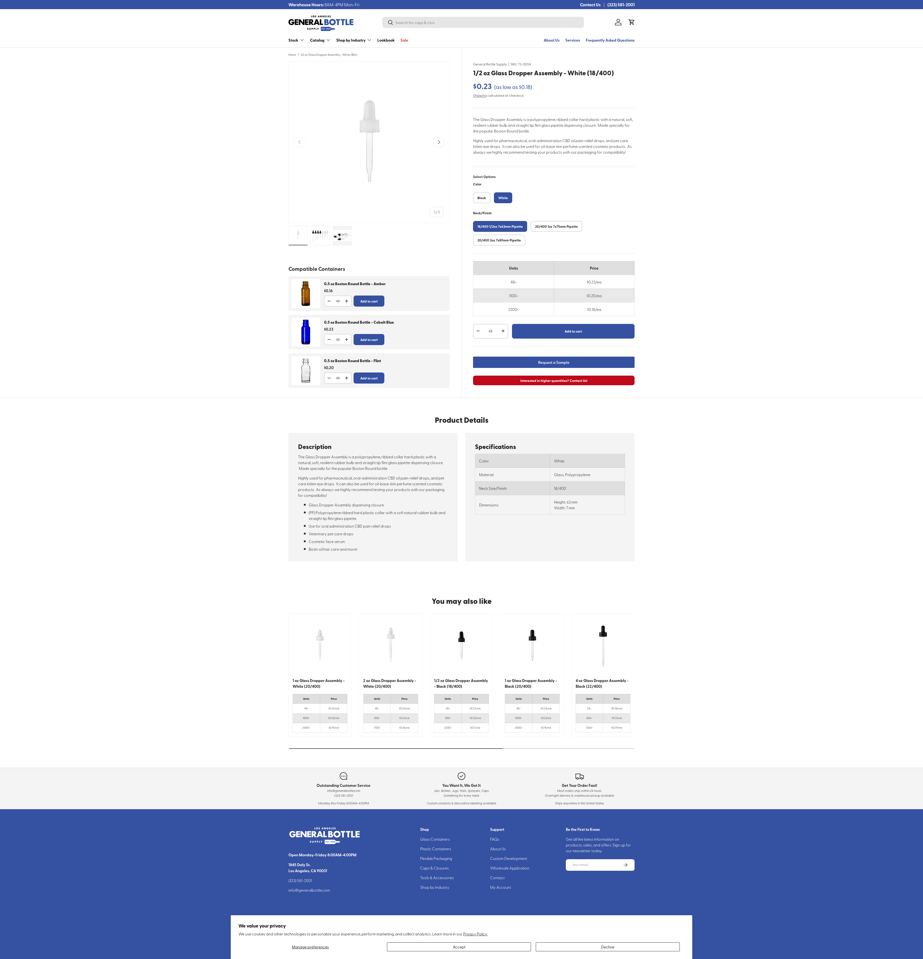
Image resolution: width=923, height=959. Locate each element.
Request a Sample (553, 362)
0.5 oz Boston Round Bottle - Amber (355, 284)
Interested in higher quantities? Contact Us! (553, 380)
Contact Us (590, 4)
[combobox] (483, 22)
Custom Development (508, 858)
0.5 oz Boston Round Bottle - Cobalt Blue (359, 322)
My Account (500, 887)
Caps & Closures (434, 868)
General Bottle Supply (490, 64)
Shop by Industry (351, 40)
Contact (497, 877)
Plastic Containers (435, 848)
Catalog (317, 40)
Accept (459, 946)
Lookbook (386, 40)
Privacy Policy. (475, 933)
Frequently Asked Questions (610, 40)
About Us (552, 40)
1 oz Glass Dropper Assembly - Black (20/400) (531, 683)
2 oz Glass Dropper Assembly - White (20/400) (389, 683)
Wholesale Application (509, 868)
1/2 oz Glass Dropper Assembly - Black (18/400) (461, 683)
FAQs (494, 839)
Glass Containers (435, 839)
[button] (631, 22)
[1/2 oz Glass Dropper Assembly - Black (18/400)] (461, 645)
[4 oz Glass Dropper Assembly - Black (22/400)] (603, 645)
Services (572, 40)
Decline (607, 946)
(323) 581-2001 (621, 4)
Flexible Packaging (436, 858)
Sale (404, 40)
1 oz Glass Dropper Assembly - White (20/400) (319, 683)
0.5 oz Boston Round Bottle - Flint (352, 361)
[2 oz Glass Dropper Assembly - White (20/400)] (390, 645)
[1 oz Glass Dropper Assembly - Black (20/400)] (532, 645)
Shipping (480, 95)
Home (292, 55)
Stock (293, 40)
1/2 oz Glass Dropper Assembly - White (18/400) (329, 55)
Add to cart (573, 330)
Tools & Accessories (437, 877)
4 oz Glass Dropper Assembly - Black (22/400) (602, 683)
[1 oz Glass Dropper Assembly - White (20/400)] (320, 645)
